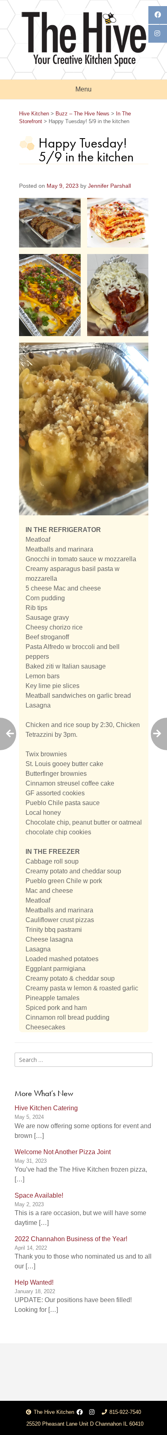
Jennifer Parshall (109, 186)
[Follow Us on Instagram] (91, 1412)
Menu (83, 89)
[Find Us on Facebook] (80, 1412)
